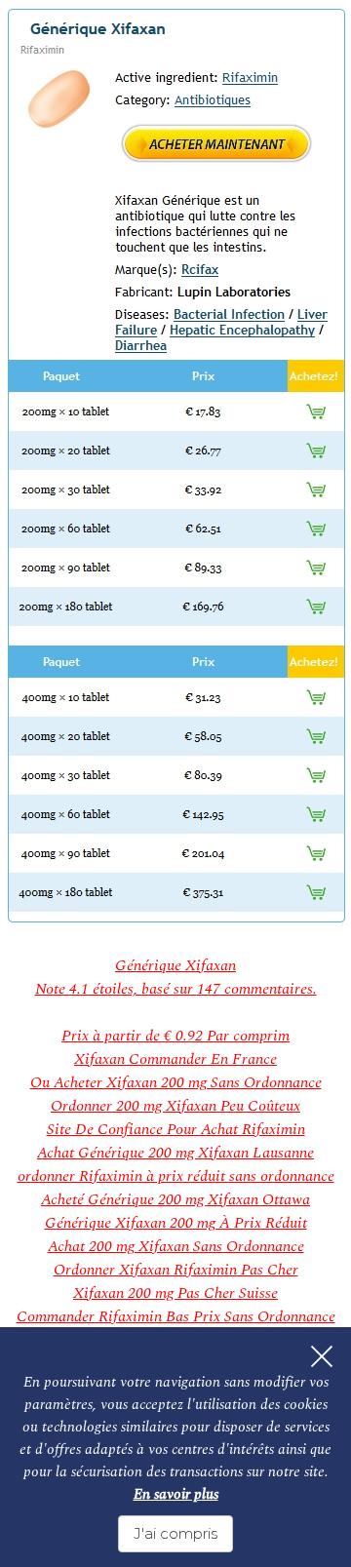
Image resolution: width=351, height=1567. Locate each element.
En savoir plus (176, 1494)
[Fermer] (321, 1356)
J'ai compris (175, 1533)
